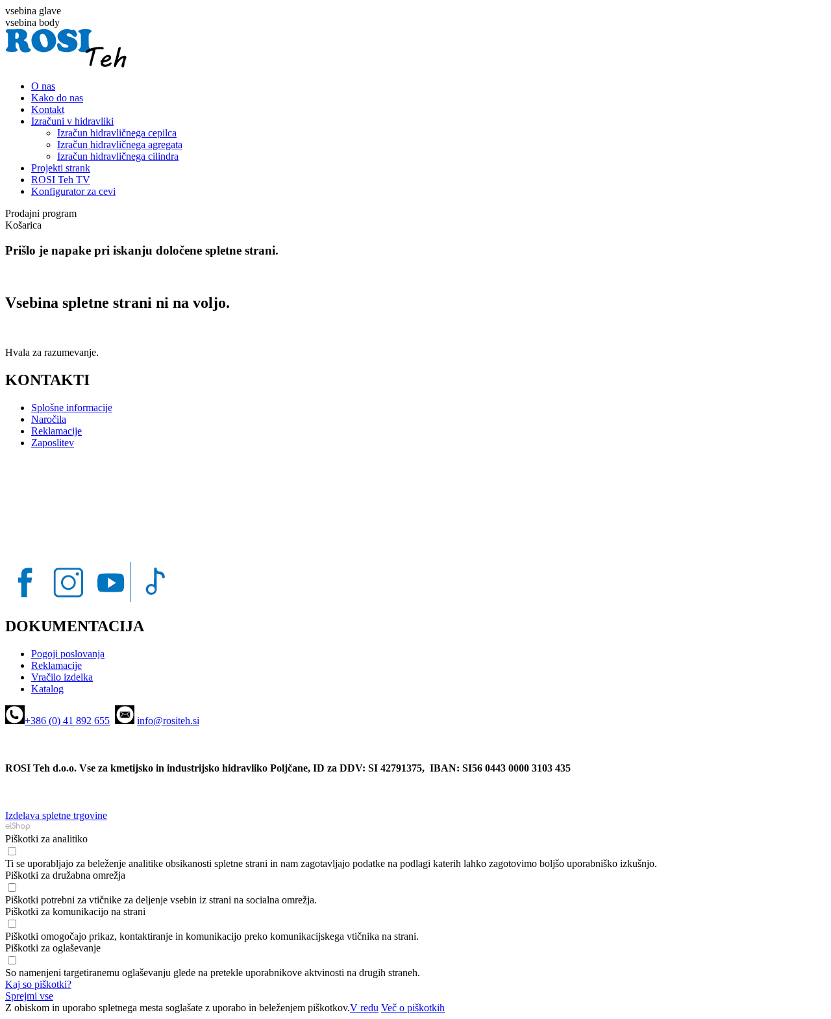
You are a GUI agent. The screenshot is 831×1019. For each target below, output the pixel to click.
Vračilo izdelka (62, 677)
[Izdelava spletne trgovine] (18, 827)
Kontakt (47, 109)
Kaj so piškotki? (38, 984)
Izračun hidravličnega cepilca (117, 132)
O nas (43, 86)
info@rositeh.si (168, 720)
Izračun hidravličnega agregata (119, 144)
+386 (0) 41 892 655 (67, 720)
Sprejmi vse (29, 995)
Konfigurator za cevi (73, 191)
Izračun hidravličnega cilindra (118, 156)
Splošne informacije (71, 407)
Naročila (48, 419)
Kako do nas (57, 97)
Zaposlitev (52, 442)
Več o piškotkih (413, 1007)
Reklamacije (56, 430)
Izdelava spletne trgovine (56, 815)
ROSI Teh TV (60, 179)
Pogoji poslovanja (68, 653)
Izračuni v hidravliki (72, 121)
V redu (364, 1007)
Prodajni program (41, 213)
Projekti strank (60, 167)
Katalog (47, 688)
